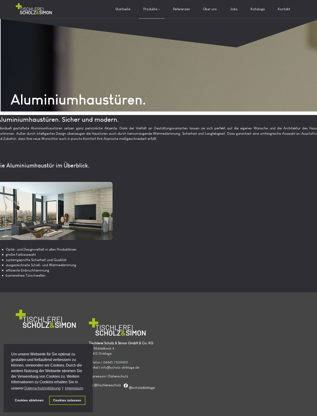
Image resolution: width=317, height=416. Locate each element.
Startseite (122, 9)
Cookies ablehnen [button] (29, 400)
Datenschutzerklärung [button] (42, 388)
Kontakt (284, 9)
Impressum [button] (74, 388)
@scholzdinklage (142, 388)
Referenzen (181, 9)
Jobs (234, 9)
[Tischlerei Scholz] (34, 9)
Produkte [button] (150, 9)
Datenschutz (118, 376)
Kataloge (258, 9)
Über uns (210, 9)
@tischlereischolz (107, 385)
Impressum (97, 376)
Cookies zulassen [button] (67, 400)
